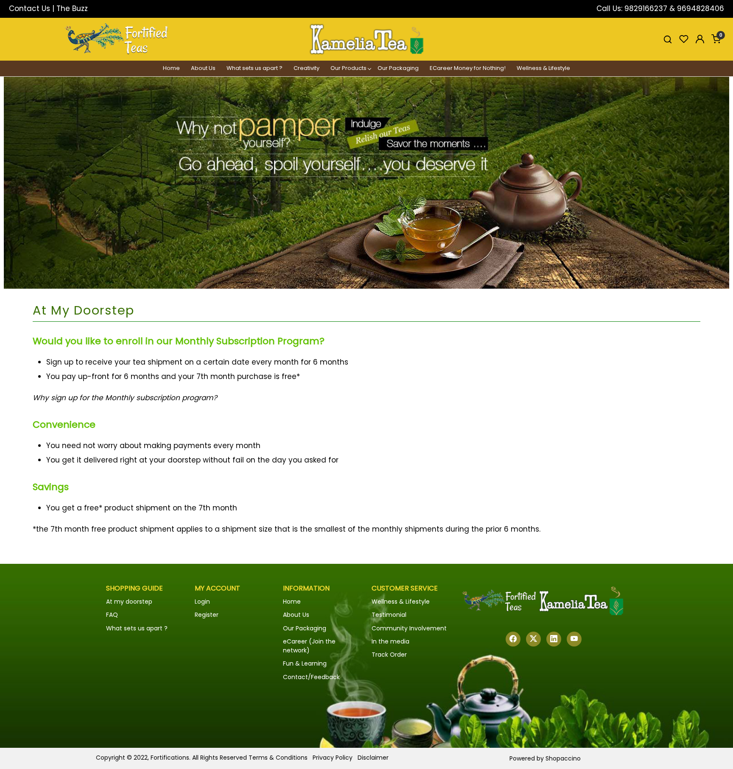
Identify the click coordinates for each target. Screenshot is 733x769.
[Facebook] (513, 639)
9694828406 (700, 8)
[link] (668, 39)
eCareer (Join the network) (309, 646)
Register (206, 614)
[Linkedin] (553, 639)
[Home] (366, 39)
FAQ (112, 614)
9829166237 (645, 8)
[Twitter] (533, 639)
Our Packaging (398, 68)
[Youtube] (574, 639)
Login (202, 601)
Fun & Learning (305, 663)
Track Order (389, 654)
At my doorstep (129, 601)
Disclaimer (373, 757)
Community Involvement (409, 628)
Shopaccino (563, 758)
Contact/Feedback (311, 677)
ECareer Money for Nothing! (468, 68)
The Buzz (72, 8)
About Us (203, 68)
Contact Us (29, 8)
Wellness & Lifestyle (543, 68)
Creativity (306, 68)
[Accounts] (700, 39)
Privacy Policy (333, 757)
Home (171, 68)
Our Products (348, 68)
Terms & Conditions (278, 757)
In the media (390, 641)
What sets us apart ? (255, 68)
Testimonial (389, 614)
